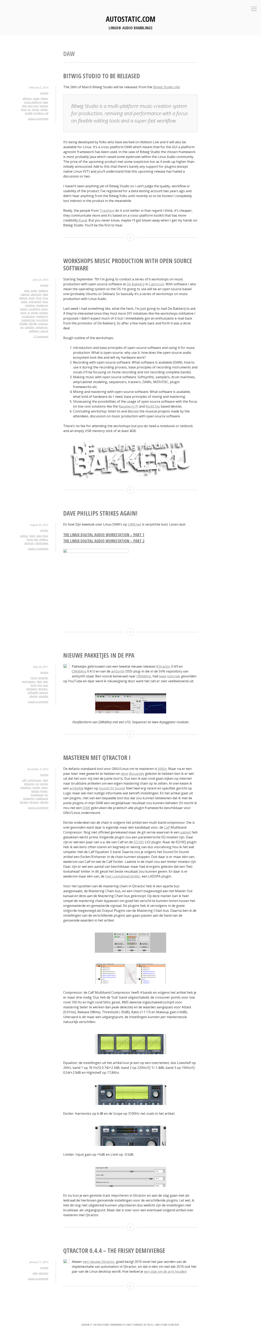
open (23, 312)
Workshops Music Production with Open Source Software (127, 264)
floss (39, 298)
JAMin (162, 768)
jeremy (44, 93)
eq (37, 784)
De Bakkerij (135, 284)
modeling (34, 309)
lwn (36, 539)
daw (45, 102)
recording (42, 320)
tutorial (43, 692)
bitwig (44, 98)
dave (32, 536)
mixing (24, 309)
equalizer (25, 787)
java (30, 106)
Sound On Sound (112, 788)
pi (29, 312)
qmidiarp (31, 689)
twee (162, 676)
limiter (44, 791)
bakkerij (43, 290)
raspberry (42, 316)
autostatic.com (130, 19)
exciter (36, 787)
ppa (45, 685)
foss (45, 298)
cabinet (25, 294)
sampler (29, 327)
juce (36, 106)
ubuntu (33, 696)
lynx (39, 685)
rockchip (43, 323)
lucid (33, 685)
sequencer (41, 327)
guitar (24, 301)
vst (46, 113)
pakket (185, 832)
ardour (24, 536)
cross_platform (33, 102)
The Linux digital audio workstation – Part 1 (103, 534)
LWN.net (134, 524)
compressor (34, 780)
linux (23, 109)
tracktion (39, 113)
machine (30, 305)
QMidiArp (79, 671)
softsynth (33, 692)
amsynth (43, 678)
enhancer (29, 784)
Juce (83, 220)
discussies (136, 773)
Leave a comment (38, 118)
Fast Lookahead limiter (122, 876)
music (44, 309)
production (28, 316)
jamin (44, 787)
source (44, 331)
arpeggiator (29, 681)
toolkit (28, 113)
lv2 (29, 109)
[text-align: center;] (130, 712)
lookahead (37, 795)
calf (24, 780)
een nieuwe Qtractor (98, 1261)
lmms (30, 539)
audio (36, 98)
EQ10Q (139, 842)
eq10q (44, 784)
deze (124, 773)
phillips (43, 539)
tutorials (173, 676)
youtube (43, 696)
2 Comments (41, 336)
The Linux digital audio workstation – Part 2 (103, 541)
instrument (35, 301)
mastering (42, 305)
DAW (86, 808)
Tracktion (107, 210)
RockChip (153, 406)
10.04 (33, 678)
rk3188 (32, 323)
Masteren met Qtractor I (97, 757)
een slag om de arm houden (165, 1271)
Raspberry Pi (128, 406)
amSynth (118, 671)
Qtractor (163, 666)
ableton (27, 98)
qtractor (29, 543)
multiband (42, 798)
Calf (167, 827)
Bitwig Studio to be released (101, 76)
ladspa (44, 106)
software (34, 331)
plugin (35, 109)
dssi (24, 106)
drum (32, 298)
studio (44, 109)
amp (26, 290)
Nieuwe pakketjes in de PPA (98, 655)
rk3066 (23, 323)
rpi (21, 327)
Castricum (156, 284)
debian (23, 298)
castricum (36, 294)
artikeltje (76, 788)
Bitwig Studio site (166, 87)
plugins (43, 312)
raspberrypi (28, 320)
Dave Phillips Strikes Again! (100, 513)
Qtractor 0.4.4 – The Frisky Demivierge (114, 1250)
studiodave (41, 543)
